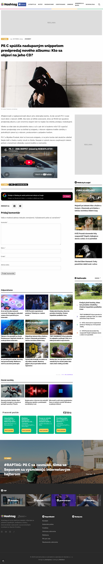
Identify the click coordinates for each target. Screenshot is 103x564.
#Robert (28, 39)
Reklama (45, 535)
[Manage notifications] (3, 560)
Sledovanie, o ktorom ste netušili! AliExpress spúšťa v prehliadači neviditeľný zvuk (36, 402)
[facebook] (2, 532)
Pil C (12, 184)
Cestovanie (60, 4)
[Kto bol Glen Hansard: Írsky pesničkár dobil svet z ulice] (88, 250)
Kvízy (40, 4)
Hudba (5, 39)
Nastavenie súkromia (50, 542)
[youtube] (6, 532)
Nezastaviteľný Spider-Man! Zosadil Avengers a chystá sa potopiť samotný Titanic (11, 402)
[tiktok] (14, 532)
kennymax (48, 559)
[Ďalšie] (100, 500)
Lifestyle (32, 4)
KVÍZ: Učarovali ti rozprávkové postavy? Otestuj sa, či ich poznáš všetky (90, 324)
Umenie (70, 4)
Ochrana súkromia (49, 531)
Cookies (45, 528)
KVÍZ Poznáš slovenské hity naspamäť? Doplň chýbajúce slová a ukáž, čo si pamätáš (86, 236)
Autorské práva (48, 524)
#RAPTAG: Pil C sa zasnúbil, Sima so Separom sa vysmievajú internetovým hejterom (37, 469)
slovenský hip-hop (22, 184)
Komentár (4, 222)
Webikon (62, 559)
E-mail (3, 256)
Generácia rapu (79, 4)
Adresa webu (5, 265)
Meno (3, 248)
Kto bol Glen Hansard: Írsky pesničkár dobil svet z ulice (86, 262)
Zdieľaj (23, 4)
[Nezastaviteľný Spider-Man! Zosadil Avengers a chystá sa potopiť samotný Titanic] (12, 391)
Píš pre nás (46, 538)
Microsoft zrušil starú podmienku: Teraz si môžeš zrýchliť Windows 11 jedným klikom (60, 402)
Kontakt (45, 521)
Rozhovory (49, 4)
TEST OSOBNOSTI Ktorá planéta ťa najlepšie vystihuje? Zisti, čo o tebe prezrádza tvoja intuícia (91, 316)
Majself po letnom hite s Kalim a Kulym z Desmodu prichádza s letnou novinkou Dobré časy (88, 208)
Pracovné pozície (11, 412)
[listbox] (95, 278)
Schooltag (90, 4)
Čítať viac (89, 474)
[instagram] (10, 532)
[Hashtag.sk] (9, 4)
